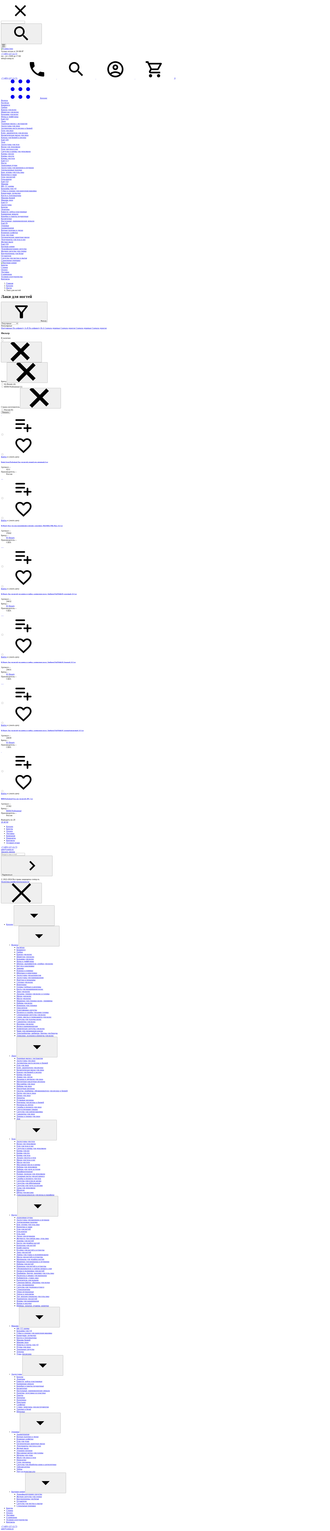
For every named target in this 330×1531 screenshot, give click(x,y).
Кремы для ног (7, 154)
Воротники (21, 984)
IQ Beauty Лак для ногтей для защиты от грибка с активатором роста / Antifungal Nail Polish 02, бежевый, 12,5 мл (38, 662)
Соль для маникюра (25, 1285)
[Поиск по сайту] (21, 34)
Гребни (4, 107)
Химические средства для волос (30, 1028)
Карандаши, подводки (11, 193)
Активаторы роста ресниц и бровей (16, 128)
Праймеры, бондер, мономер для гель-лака (35, 1273)
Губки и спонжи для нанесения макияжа (19, 191)
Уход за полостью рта (25, 1471)
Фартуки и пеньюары (25, 980)
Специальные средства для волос (31, 1015)
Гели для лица (7, 130)
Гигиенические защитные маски (15, 237)
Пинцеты (20, 1098)
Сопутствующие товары (27, 1109)
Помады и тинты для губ (27, 1345)
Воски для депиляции (10, 147)
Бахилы (4, 207)
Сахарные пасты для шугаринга (30, 1176)
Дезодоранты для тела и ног (13, 239)
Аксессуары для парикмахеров (30, 977)
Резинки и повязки (24, 971)
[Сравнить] (22, 435)
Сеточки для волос (24, 982)
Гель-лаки (20, 1234)
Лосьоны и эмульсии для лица (29, 1079)
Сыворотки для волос (26, 1022)
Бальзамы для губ (8, 188)
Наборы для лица (24, 1086)
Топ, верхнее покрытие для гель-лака (32, 1296)
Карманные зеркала (9, 214)
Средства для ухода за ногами (29, 1185)
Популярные (7, 328)
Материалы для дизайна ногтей (30, 1259)
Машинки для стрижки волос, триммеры (34, 1001)
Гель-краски (6, 179)
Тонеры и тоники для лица (28, 1116)
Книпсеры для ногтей (26, 1245)
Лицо (3, 121)
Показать (5, 412)
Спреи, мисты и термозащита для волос (33, 1017)
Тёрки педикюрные (25, 1292)
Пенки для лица (23, 1095)
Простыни (21, 1402)
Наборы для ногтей (25, 1264)
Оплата (4, 270)
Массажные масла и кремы (28, 1165)
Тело (3, 142)
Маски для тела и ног (25, 1160)
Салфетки (20, 1404)
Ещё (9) (4, 223)
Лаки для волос (23, 991)
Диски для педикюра (25, 1236)
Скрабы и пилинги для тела (28, 1178)
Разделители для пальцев (27, 1280)
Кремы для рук (7, 156)
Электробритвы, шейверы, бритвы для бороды (37, 1033)
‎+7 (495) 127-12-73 (9, 54)
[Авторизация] (115, 78)
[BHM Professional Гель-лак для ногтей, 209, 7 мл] (1, 751)
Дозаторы (5, 209)
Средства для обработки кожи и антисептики (36, 1464)
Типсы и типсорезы (25, 1294)
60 (7, 822)
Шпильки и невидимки (26, 973)
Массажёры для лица (25, 1084)
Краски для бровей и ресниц (13, 137)
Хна (18, 1119)
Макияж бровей (8, 198)
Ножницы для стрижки (26, 1005)
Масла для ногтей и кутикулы (29, 1257)
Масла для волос (23, 998)
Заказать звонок (8, 852)
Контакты (5, 279)
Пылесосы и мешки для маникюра (31, 1275)
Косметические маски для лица (14, 135)
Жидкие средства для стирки (13, 251)
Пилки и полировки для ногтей (30, 1271)
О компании (6, 274)
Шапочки (20, 1411)
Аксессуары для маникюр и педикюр (17, 168)
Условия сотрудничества (12, 277)
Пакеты (19, 1395)
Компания (10, 836)
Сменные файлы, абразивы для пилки (33, 1282)
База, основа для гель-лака (12, 172)
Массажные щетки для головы (29, 1453)
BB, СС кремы (7, 186)
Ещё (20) (5, 140)
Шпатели (20, 1190)
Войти (4, 457)
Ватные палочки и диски (12, 230)
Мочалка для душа (24, 1455)
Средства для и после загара (28, 1181)
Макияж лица (7, 200)
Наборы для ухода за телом (28, 1169)
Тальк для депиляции (25, 1188)
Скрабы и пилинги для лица (29, 1107)
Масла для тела (23, 1162)
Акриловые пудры (9, 165)
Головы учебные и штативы (28, 987)
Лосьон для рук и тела (26, 1158)
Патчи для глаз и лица (26, 1093)
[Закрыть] (21, 893)
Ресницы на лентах (24, 1105)
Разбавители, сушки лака (27, 1278)
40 (5, 822)
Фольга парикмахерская (27, 1026)
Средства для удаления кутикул (30, 1287)
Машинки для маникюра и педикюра (32, 1262)
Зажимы (20, 968)
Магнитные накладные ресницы (30, 1081)
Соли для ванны (23, 1462)
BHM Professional (13, 811)
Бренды (4, 265)
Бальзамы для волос (9, 114)
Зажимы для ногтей (25, 1241)
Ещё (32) (5, 119)
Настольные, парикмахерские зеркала (17, 221)
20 (2, 822)
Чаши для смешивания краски (29, 1031)
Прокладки (21, 1460)
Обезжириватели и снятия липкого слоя (34, 1268)
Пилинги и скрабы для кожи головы (32, 1012)
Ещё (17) (5, 161)
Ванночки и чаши (9, 175)
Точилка (20, 1352)
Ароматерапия (7, 228)
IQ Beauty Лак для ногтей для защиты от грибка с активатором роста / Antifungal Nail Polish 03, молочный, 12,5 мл (39, 594)
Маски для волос (23, 996)
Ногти (4, 163)
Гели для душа (7, 235)
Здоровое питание (24, 1450)
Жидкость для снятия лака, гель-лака (32, 1238)
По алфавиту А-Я (21, 328)
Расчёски (5, 103)
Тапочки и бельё (23, 1409)
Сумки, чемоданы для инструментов (32, 1407)
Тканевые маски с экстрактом (14, 123)
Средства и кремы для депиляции (16, 151)
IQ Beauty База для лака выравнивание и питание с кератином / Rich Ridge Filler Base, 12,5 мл (32, 525)
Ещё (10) (5, 244)
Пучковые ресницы (25, 1100)
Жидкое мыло (7, 242)
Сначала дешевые (53, 328)
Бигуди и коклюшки (25, 966)
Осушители (6, 256)
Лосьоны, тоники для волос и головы (33, 994)
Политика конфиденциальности (15, 882)
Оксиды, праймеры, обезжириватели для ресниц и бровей (42, 1091)
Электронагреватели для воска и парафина (35, 1195)
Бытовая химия (7, 246)
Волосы (4, 100)
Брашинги (5, 105)
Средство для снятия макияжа (29, 1112)
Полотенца (21, 1400)
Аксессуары (6, 205)
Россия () (8, 410)
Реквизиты (11, 838)
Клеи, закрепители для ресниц (14, 133)
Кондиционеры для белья (12, 253)
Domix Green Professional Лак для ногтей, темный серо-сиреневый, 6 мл (24, 462)
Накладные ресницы (25, 1088)
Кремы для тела (8, 158)
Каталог (43, 98)
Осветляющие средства (26, 1010)
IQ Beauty (10, 538)
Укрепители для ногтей (26, 1299)
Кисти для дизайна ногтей (28, 1243)
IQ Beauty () (9, 384)
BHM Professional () (13, 387)
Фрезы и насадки (24, 1303)
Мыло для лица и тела (26, 1457)
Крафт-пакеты (22, 1248)
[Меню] (3, 46)
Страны (4, 267)
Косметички (6, 219)
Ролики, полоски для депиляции (30, 1174)
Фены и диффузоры (9, 117)
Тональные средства (25, 1349)
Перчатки (20, 1398)
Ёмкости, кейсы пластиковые (14, 212)
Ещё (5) (4, 202)
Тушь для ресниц (23, 1354)
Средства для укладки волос (28, 1019)
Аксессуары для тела (10, 144)
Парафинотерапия (24, 1171)
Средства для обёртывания (28, 1183)
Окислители (21, 1008)
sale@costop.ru (7, 849)
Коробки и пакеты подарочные (14, 216)
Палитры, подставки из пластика (31, 1393)
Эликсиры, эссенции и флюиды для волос (35, 1035)
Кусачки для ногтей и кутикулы (30, 1250)
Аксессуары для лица (10, 126)
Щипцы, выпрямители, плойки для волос (34, 964)
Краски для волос (8, 110)
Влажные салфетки (9, 232)
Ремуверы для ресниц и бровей (30, 1102)
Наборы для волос (24, 1003)
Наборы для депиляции (26, 1167)
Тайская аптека (23, 1467)
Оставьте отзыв (13, 843)
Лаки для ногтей (23, 1252)
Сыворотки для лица (25, 1114)
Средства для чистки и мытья (14, 258)
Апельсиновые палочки (11, 170)
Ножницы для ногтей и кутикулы (31, 1266)
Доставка (5, 272)
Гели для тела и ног (9, 149)
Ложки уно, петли (24, 1077)
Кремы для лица (23, 1074)
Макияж (4, 184)
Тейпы (19, 1469)
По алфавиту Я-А (37, 328)
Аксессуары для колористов (28, 975)
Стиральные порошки (10, 260)
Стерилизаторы (23, 1289)
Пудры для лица (23, 1347)
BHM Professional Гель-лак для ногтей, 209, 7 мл (17, 799)
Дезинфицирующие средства (14, 249)
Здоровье (5, 226)
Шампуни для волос (10, 112)
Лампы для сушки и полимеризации (32, 1255)
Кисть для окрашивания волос (29, 989)
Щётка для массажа (25, 1192)
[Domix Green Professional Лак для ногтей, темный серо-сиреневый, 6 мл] (1, 415)
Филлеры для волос (25, 1024)
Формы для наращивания (27, 1301)
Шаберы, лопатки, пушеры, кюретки (32, 1306)
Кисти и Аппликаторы (11, 195)
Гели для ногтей (8, 177)
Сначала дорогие (68, 328)
